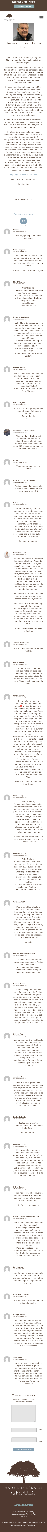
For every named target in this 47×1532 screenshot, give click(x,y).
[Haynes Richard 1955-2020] (23, 31)
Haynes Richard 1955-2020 (23, 45)
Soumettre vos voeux (23, 214)
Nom (40, 1430)
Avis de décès (24, 6)
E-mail (40, 1441)
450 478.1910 (29, 2)
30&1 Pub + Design (29, 1525)
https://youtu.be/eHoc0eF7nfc (23, 174)
